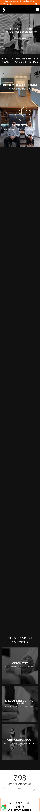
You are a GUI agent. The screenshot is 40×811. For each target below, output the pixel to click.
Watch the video (20, 38)
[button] (5, 789)
